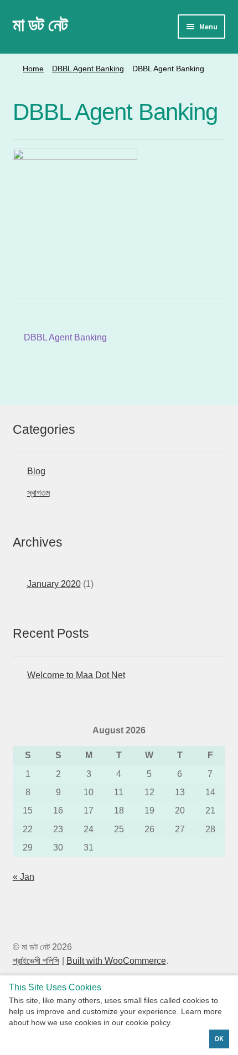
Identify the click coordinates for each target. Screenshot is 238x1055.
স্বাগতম (38, 492)
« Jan (23, 876)
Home (33, 68)
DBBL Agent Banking (88, 68)
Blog (36, 471)
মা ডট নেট (40, 25)
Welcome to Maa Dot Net (76, 675)
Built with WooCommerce (116, 960)
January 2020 (54, 584)
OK (219, 1038)
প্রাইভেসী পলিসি (36, 960)
